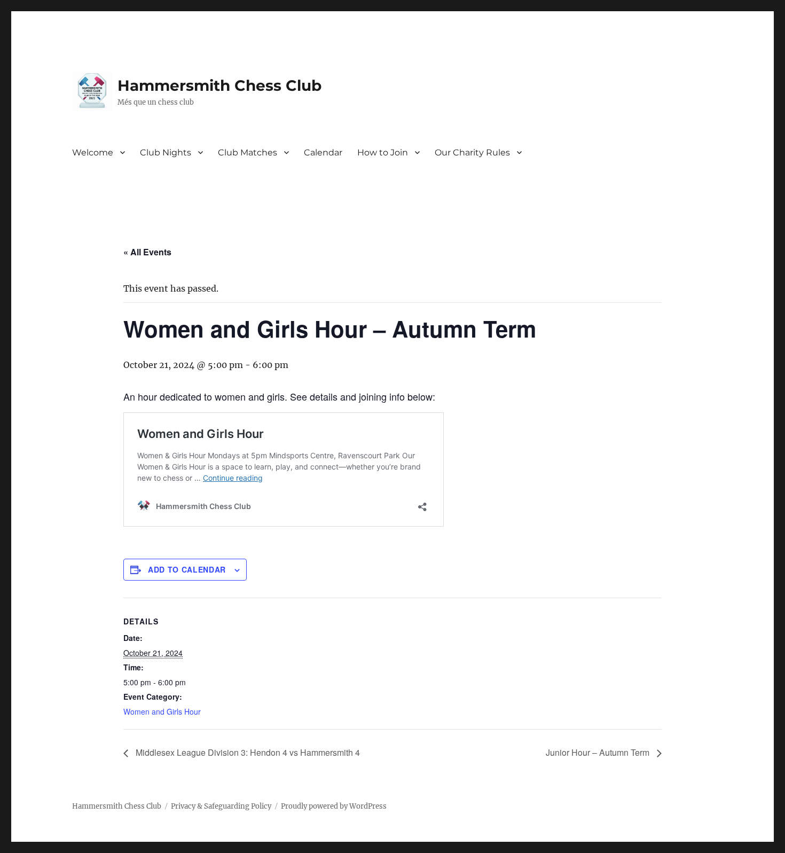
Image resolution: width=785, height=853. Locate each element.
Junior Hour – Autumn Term (598, 752)
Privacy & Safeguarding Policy (221, 806)
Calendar (323, 152)
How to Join (382, 152)
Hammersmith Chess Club (219, 85)
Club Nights (165, 152)
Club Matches (247, 152)
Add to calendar (187, 569)
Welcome (92, 152)
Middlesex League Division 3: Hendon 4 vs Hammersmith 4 (247, 752)
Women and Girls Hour (162, 711)
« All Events (147, 252)
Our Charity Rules (472, 152)
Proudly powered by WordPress (334, 806)
